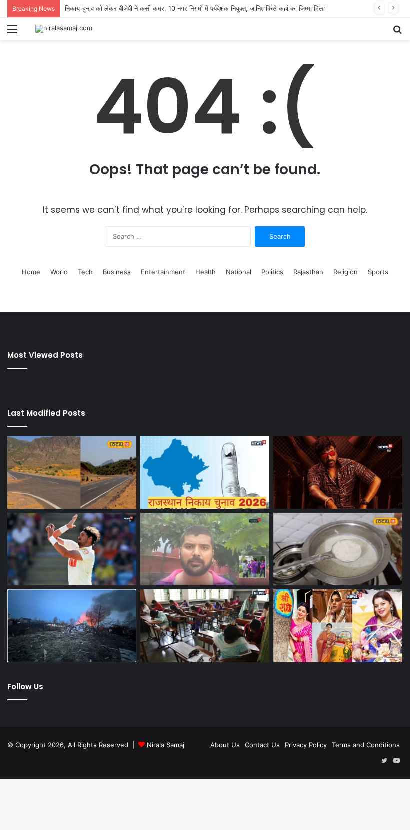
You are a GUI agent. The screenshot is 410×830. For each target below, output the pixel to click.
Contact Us (262, 745)
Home (31, 272)
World (59, 272)
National (239, 272)
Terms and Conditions (366, 745)
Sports (378, 272)
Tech (85, 272)
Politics (273, 272)
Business (117, 272)
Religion (346, 272)
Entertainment (163, 272)
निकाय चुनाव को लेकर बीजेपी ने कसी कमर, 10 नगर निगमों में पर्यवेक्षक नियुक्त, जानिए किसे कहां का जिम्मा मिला (195, 8)
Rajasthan (309, 272)
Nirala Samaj (165, 745)
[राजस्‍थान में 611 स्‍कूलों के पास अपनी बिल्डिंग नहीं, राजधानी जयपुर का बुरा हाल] (205, 626)
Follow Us (26, 687)
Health (206, 272)
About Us (225, 745)
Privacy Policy (306, 745)
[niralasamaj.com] (64, 29)
